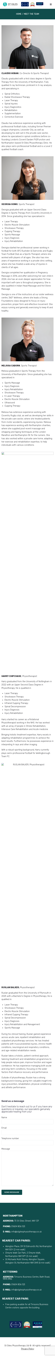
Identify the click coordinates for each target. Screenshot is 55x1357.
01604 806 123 (18, 1226)
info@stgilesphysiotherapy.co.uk (26, 1231)
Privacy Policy (27, 1349)
